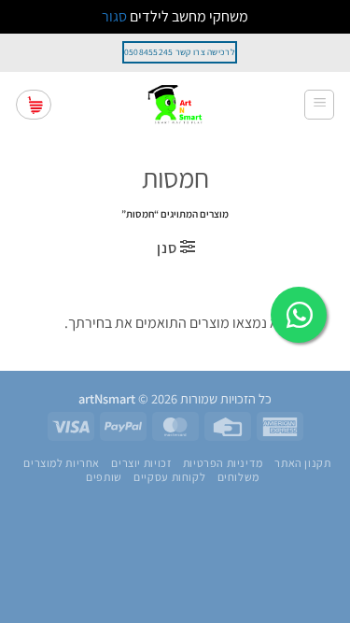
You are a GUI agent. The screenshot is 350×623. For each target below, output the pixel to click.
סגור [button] (114, 16)
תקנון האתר (302, 463)
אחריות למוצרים (61, 463)
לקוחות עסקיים (169, 477)
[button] (319, 105)
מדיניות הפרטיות (223, 463)
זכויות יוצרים (141, 463)
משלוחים (238, 477)
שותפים (104, 477)
